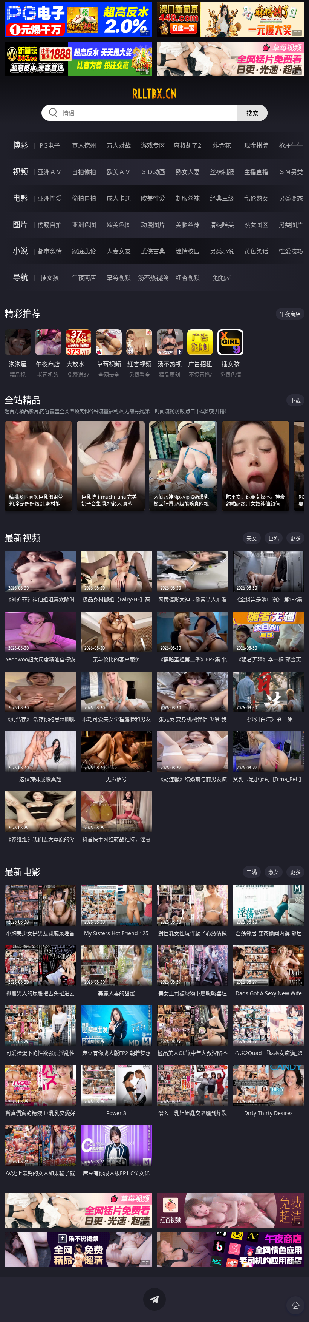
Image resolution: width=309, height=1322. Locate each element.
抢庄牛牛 (291, 145)
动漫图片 (153, 225)
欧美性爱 (153, 198)
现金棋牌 (256, 145)
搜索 (252, 113)
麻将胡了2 (187, 145)
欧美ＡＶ (119, 172)
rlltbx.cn (154, 93)
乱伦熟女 (256, 198)
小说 (20, 251)
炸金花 (222, 145)
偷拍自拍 (84, 198)
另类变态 (291, 198)
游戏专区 (153, 145)
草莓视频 (119, 277)
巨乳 (273, 538)
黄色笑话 (256, 251)
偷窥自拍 (50, 225)
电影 (20, 198)
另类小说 (222, 251)
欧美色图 (119, 225)
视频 (20, 172)
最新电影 (23, 871)
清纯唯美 (222, 225)
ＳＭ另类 (291, 172)
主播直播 (256, 172)
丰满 (251, 872)
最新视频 (23, 537)
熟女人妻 (188, 172)
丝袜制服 (222, 172)
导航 (20, 277)
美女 (251, 538)
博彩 (20, 145)
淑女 (273, 872)
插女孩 (50, 277)
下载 (295, 400)
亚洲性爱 (50, 198)
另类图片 (291, 225)
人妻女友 (119, 251)
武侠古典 (153, 251)
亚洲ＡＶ (50, 172)
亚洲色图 (84, 225)
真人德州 (84, 145)
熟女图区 (256, 225)
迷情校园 (188, 251)
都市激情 (50, 251)
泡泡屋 (222, 277)
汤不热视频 (153, 277)
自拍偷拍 (84, 172)
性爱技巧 (291, 251)
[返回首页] (295, 1305)
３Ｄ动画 (153, 172)
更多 (295, 538)
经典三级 (222, 198)
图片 (20, 224)
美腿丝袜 (188, 225)
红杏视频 (188, 277)
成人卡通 (119, 198)
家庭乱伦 (84, 251)
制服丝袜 (188, 198)
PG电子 (50, 145)
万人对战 (119, 145)
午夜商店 (84, 277)
